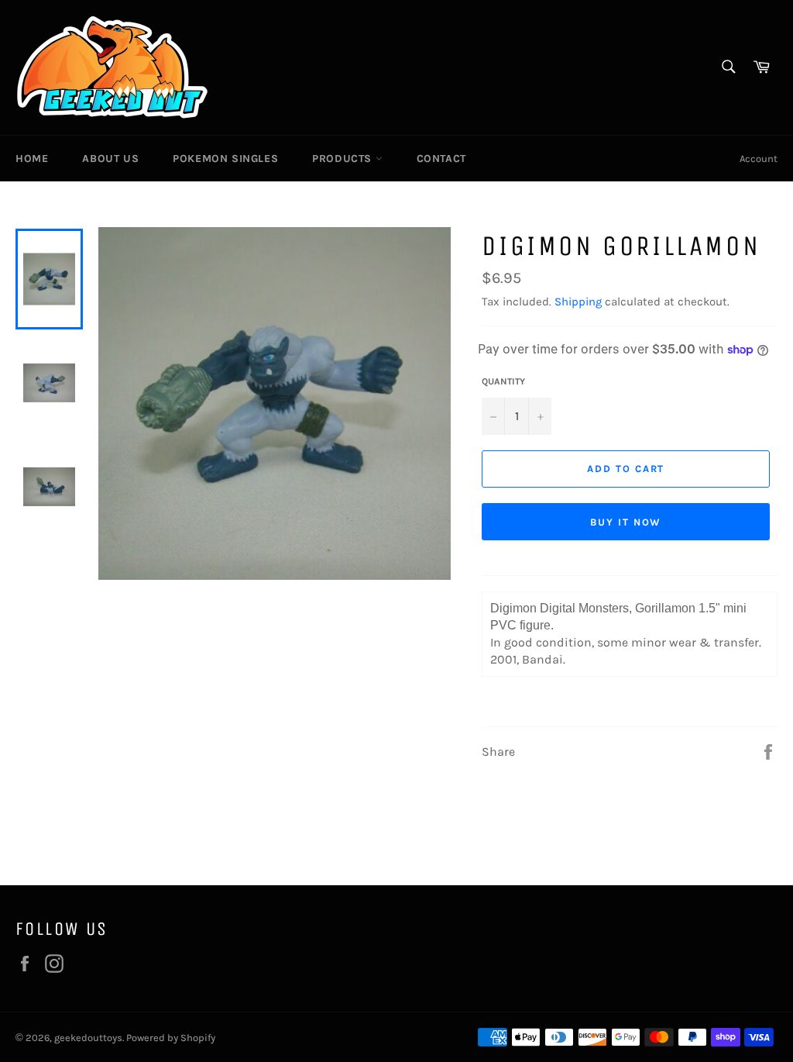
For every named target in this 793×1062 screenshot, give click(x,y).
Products (343, 158)
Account (759, 158)
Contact (441, 158)
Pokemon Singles (225, 158)
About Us (110, 158)
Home (31, 158)
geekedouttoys (88, 1037)
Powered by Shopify (170, 1037)
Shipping (578, 302)
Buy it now (626, 522)
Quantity (503, 381)
